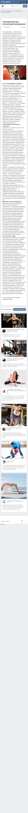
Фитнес (11, 299)
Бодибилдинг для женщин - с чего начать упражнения (16, 330)
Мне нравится (8, 27)
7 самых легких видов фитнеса (15, 501)
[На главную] (6, 2)
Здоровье (5, 299)
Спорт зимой (10, 461)
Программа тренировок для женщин (14, 428)
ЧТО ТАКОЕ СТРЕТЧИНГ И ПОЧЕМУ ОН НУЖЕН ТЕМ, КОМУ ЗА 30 (16, 391)
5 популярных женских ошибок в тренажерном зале (15, 359)
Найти (25, 6)
